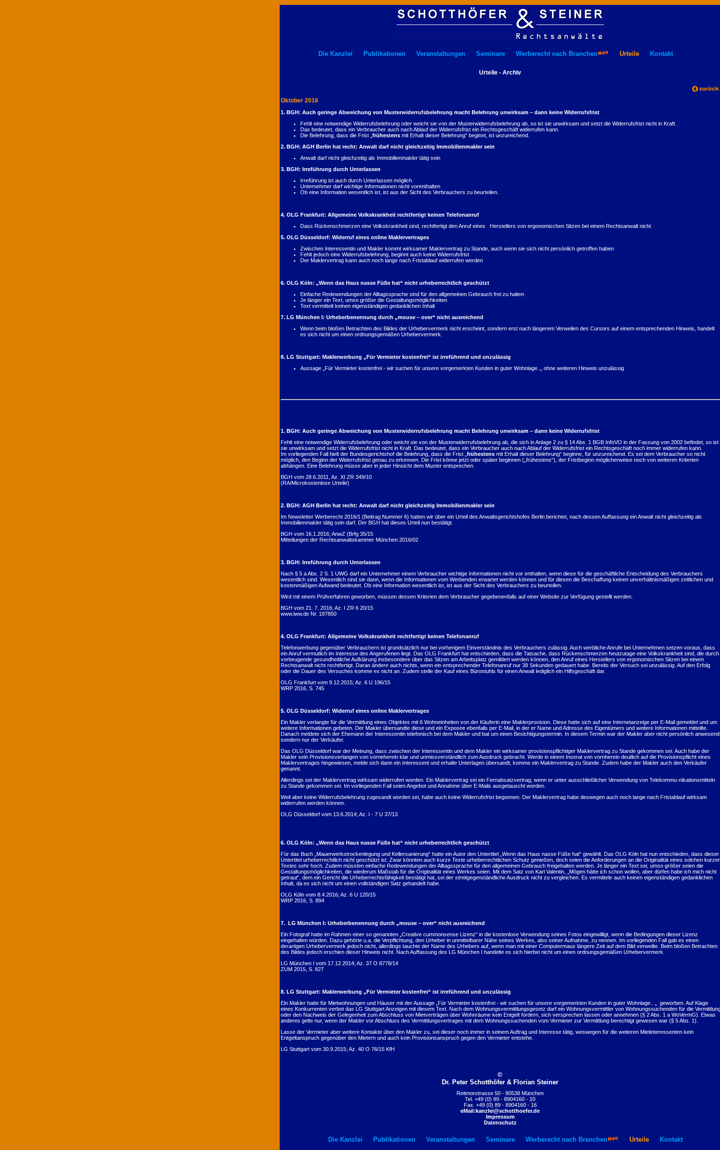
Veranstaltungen (440, 53)
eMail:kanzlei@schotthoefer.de (500, 1111)
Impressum (500, 1117)
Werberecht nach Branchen (557, 53)
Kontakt (661, 53)
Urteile (629, 53)
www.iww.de (295, 614)
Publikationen (384, 53)
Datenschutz (500, 1122)
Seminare (490, 53)
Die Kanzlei (335, 53)
